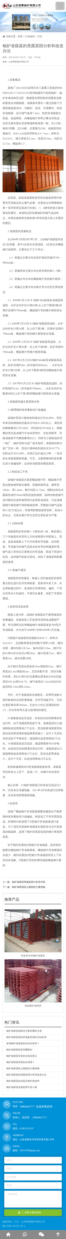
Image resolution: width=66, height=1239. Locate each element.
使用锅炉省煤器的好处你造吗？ (22, 1043)
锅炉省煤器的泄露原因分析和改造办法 (26, 1074)
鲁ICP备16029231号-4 (14, 1226)
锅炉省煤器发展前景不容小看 (21, 1087)
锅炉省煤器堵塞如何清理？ (20, 1062)
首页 (20, 36)
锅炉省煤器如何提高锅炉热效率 (22, 1081)
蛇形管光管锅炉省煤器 (33, 955)
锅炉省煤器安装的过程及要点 (21, 1056)
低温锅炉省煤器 (33, 1005)
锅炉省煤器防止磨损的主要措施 (28, 887)
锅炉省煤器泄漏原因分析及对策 (28, 882)
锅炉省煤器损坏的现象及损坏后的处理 (26, 1037)
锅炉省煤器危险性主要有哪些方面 (24, 1031)
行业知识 (30, 36)
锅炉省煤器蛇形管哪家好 (19, 1049)
